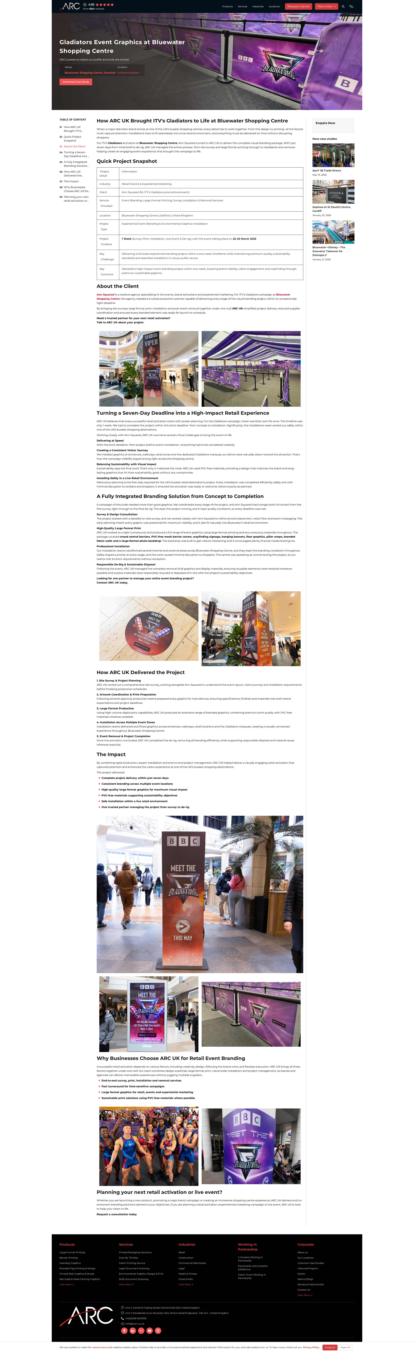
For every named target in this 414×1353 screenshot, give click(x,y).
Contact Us (304, 1289)
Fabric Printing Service (132, 1263)
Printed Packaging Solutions (135, 1252)
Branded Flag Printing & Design (78, 1268)
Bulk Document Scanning (133, 1279)
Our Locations (306, 1257)
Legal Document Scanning (134, 1268)
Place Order (324, 6)
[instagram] (158, 1330)
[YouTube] (149, 1330)
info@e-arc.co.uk (134, 1323)
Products (227, 6)
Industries (258, 6)
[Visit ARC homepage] (70, 6)
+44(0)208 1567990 (135, 1318)
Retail (182, 1252)
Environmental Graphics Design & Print (141, 1273)
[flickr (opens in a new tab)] (141, 1330)
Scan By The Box (128, 1257)
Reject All (345, 1347)
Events (301, 1273)
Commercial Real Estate (192, 1263)
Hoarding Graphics (70, 1263)
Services (242, 6)
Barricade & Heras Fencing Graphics (80, 1279)
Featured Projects (308, 1268)
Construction (186, 1257)
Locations (274, 6)
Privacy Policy (311, 1347)
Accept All (330, 1347)
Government (186, 1279)
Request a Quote (299, 6)
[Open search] (343, 6)
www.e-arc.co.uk (102, 1347)
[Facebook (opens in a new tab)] (124, 1330)
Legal (182, 1268)
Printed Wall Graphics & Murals (77, 1273)
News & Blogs (305, 1279)
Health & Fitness (188, 1273)
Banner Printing (69, 1257)
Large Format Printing (72, 1252)
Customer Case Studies (311, 1263)
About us (303, 1252)
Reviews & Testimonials (311, 1284)
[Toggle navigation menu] (351, 6)
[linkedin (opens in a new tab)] (133, 1330)
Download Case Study (77, 81)
